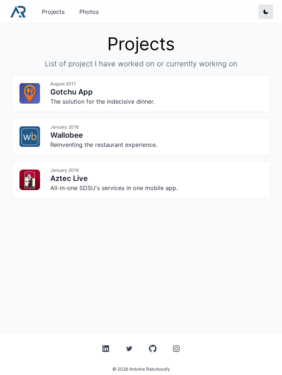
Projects (53, 11)
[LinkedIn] (106, 348)
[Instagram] (176, 348)
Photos (89, 11)
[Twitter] (129, 348)
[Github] (153, 348)
